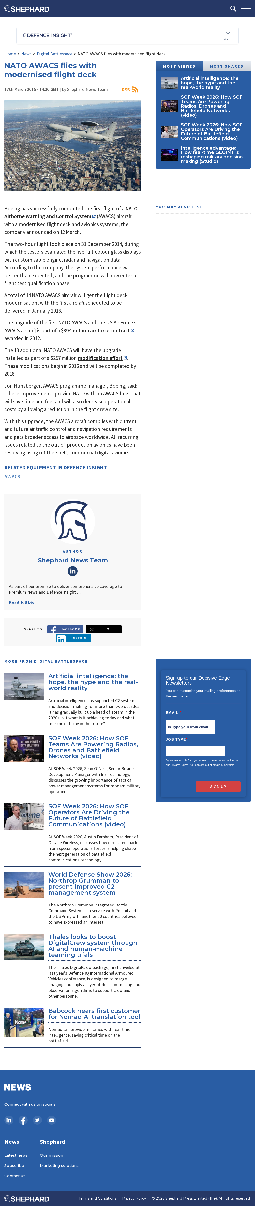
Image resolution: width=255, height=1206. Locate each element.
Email (174, 713)
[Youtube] (51, 1120)
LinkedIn (73, 571)
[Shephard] (26, 8)
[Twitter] (37, 1120)
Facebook (70, 629)
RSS (126, 89)
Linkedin (78, 638)
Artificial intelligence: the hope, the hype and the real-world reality (93, 682)
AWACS (12, 476)
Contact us (14, 1175)
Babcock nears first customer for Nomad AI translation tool (94, 1013)
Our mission (51, 1155)
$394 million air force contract (95, 330)
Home (10, 54)
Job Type (176, 739)
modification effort (100, 358)
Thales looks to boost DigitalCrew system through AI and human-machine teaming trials (92, 945)
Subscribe (14, 1165)
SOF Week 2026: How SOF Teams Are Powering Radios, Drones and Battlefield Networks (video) (93, 747)
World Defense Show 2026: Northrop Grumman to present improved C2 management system (90, 883)
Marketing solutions (59, 1165)
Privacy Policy (179, 764)
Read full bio (21, 602)
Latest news (16, 1155)
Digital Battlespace (54, 54)
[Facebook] (23, 1120)
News (26, 54)
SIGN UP (218, 787)
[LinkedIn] (8, 1120)
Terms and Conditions (97, 1198)
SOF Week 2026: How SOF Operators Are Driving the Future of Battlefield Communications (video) (88, 815)
